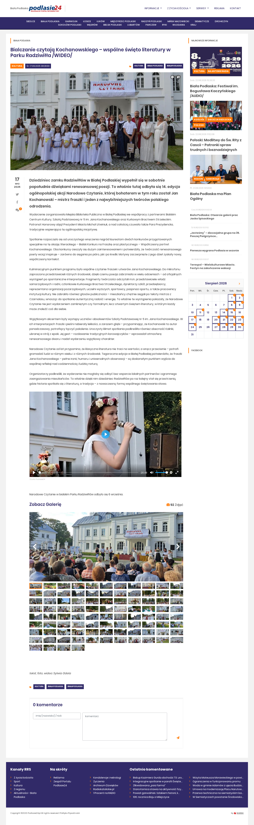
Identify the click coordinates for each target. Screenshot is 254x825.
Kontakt (235, 8)
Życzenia (98, 781)
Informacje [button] (152, 8)
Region (198, 178)
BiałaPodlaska (174, 65)
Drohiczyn (221, 21)
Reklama (219, 8)
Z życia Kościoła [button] (178, 8)
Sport (17, 781)
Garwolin (71, 21)
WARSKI (240, 813)
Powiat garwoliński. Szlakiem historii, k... (156, 793)
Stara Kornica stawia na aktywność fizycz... (158, 789)
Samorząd (212, 178)
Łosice (87, 21)
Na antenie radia (218, 71)
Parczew (150, 25)
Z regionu (19, 789)
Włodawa (178, 25)
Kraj (193, 25)
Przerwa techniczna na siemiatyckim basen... (218, 793)
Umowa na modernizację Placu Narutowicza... (218, 789)
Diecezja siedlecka (219, 119)
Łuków (101, 21)
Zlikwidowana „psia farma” (149, 785)
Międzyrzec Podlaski (123, 21)
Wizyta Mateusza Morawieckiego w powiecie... (218, 777)
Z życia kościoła (23, 777)
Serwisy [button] (201, 8)
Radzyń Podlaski (151, 21)
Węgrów (92, 25)
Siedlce (30, 21)
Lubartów (133, 25)
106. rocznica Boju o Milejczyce (151, 797)
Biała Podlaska (19, 8)
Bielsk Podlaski (112, 25)
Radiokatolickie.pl (103, 789)
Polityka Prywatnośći (70, 813)
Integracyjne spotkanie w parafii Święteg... (158, 781)
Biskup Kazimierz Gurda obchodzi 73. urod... (158, 777)
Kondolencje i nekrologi (107, 777)
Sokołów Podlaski (69, 25)
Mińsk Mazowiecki (178, 21)
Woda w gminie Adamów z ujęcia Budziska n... (218, 785)
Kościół (199, 119)
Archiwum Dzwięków (105, 785)
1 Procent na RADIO (104, 793)
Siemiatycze (202, 21)
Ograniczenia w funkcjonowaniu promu (217, 781)
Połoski (199, 125)
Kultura (17, 65)
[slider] (88, 472)
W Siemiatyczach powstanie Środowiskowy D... (218, 797)
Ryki (164, 25)
